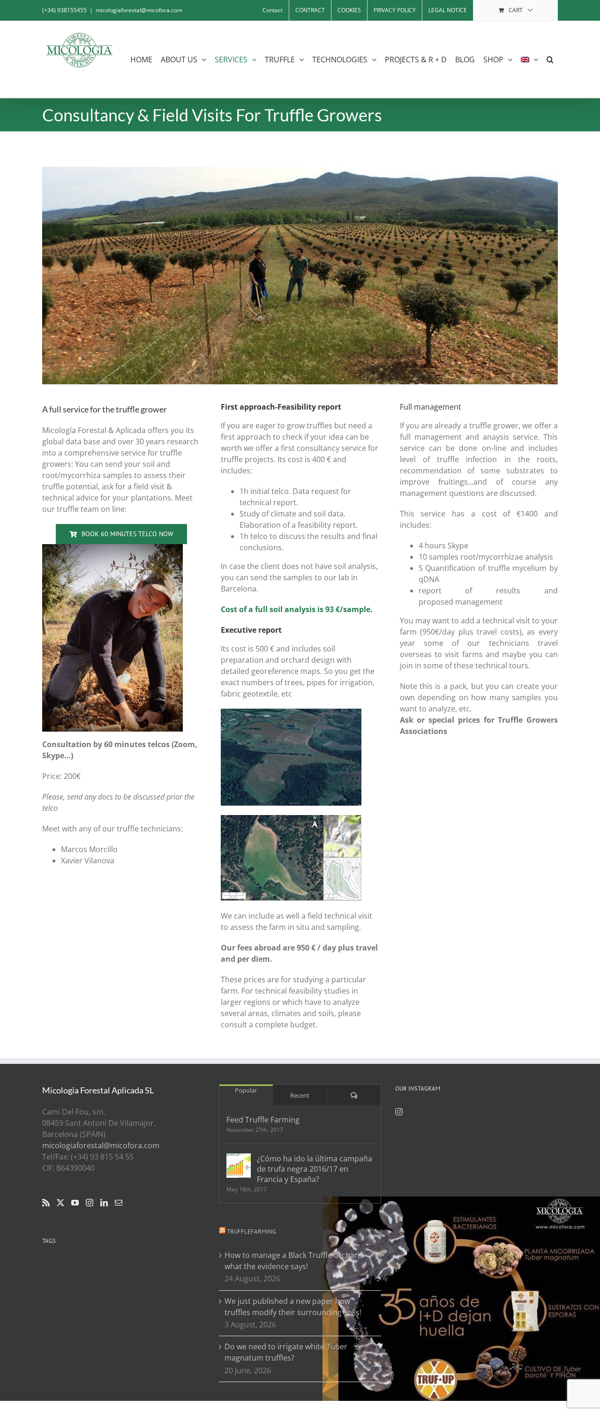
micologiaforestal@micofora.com (139, 10)
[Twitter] (60, 1202)
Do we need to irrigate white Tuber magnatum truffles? (286, 1352)
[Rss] (46, 1202)
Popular (246, 1090)
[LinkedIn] (104, 1202)
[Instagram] (89, 1202)
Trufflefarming (251, 1231)
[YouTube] (75, 1202)
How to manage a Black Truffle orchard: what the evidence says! (294, 1261)
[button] (550, 59)
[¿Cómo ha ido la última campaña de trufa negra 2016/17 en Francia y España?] (238, 1165)
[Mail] (118, 1202)
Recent (299, 1095)
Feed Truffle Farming (263, 1120)
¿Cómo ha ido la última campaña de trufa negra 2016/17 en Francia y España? (314, 1168)
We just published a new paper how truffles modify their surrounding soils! (293, 1306)
